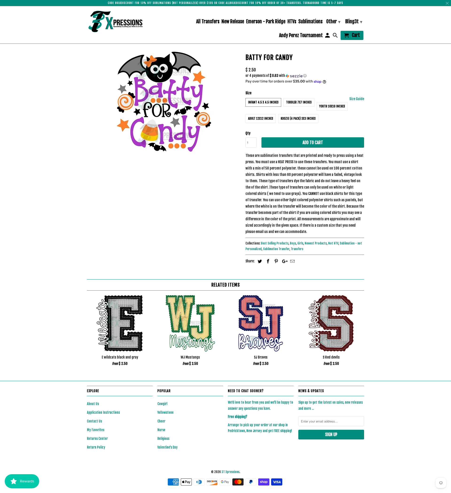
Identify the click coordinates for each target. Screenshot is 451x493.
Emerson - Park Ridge (265, 21)
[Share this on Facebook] (267, 261)
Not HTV (333, 243)
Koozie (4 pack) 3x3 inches (298, 118)
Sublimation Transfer (276, 249)
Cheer (161, 421)
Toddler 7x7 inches (299, 102)
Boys (293, 243)
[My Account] (327, 36)
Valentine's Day (167, 447)
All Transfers (207, 21)
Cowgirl (162, 404)
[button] (304, 76)
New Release (233, 21)
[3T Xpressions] (120, 21)
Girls (300, 243)
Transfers (297, 249)
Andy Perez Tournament (301, 35)
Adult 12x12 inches (260, 118)
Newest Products (316, 243)
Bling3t (353, 21)
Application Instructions (103, 412)
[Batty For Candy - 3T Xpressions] (164, 102)
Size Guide (356, 99)
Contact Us (94, 421)
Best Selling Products (274, 243)
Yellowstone (165, 412)
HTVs (292, 21)
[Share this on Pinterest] (275, 261)
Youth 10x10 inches (332, 106)
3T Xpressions (230, 472)
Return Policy (96, 447)
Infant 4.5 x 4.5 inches (263, 102)
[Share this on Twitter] (259, 261)
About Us (93, 404)
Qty (247, 133)
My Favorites (95, 430)
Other (333, 21)
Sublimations (310, 21)
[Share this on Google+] (283, 261)
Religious (163, 439)
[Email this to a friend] (291, 261)
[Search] (335, 36)
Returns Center (97, 439)
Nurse (161, 430)
